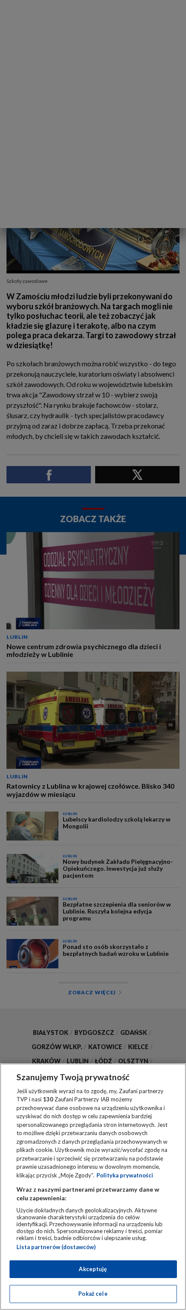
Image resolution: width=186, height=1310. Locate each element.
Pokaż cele (92, 1293)
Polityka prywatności (124, 1175)
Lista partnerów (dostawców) (56, 1246)
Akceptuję (93, 1269)
